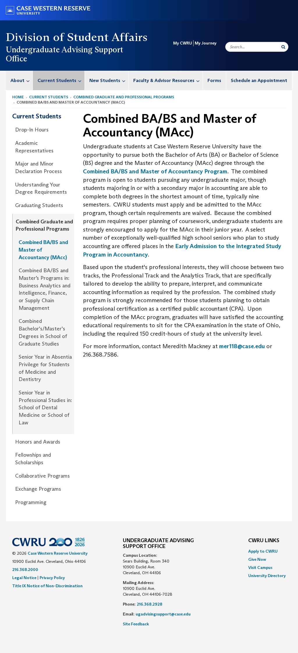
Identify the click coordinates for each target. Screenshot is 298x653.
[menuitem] (19, 80)
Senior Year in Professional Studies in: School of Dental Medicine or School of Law (45, 407)
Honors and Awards (37, 442)
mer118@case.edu (242, 346)
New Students (104, 80)
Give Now (257, 559)
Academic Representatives (34, 147)
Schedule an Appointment (259, 80)
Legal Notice (24, 577)
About (17, 80)
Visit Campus (260, 567)
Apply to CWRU (263, 551)
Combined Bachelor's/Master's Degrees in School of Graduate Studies (43, 332)
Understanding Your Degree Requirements (41, 188)
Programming (30, 502)
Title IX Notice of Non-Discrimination (47, 585)
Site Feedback (136, 624)
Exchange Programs (38, 489)
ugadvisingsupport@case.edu (163, 614)
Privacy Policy (52, 577)
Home (18, 97)
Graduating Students (39, 205)
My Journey (206, 43)
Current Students (57, 80)
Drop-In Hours (32, 130)
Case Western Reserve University (58, 553)
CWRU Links (263, 541)
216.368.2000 (25, 569)
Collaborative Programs (42, 476)
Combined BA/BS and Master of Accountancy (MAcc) (43, 249)
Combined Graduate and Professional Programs (123, 97)
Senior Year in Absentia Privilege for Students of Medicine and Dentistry (45, 368)
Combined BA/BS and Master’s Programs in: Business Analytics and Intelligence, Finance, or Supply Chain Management (44, 289)
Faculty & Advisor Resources (163, 80)
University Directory (267, 575)
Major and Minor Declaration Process (38, 168)
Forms (214, 80)
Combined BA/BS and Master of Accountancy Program (155, 171)
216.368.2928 (149, 604)
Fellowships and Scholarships (33, 459)
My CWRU (182, 43)
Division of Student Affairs (77, 37)
